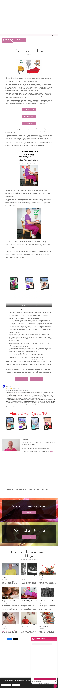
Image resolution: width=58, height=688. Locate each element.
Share (10, 638)
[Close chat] (55, 686)
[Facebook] (52, 35)
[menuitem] (37, 41)
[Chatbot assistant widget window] (44, 660)
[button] (52, 41)
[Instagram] (54, 35)
